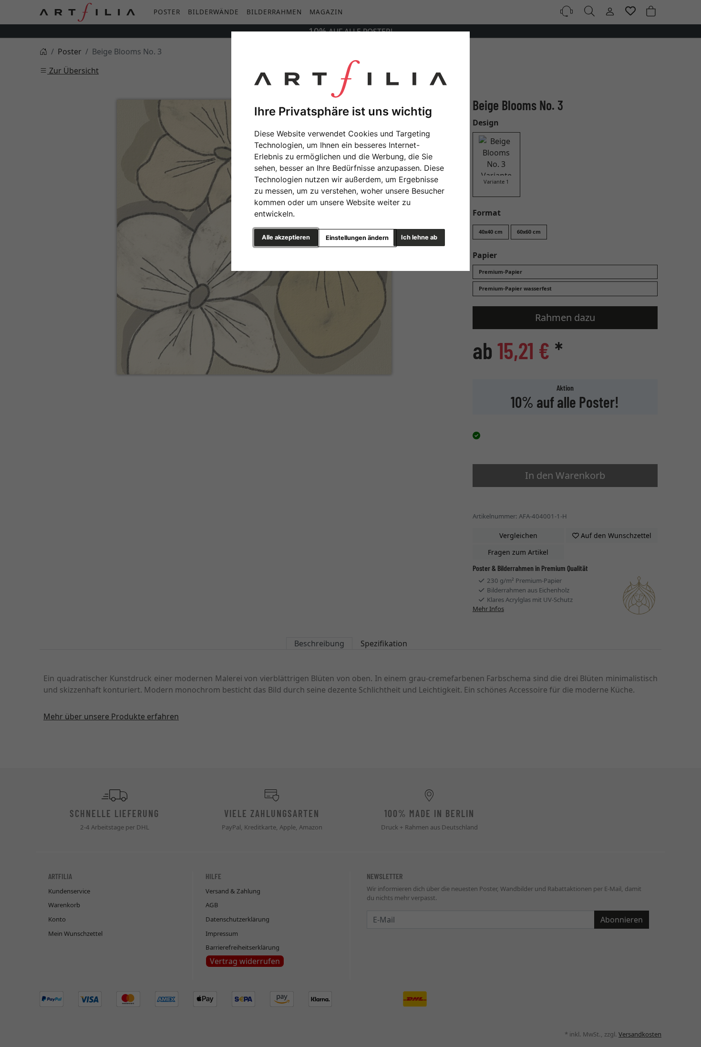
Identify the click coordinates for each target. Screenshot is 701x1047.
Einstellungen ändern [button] (357, 237)
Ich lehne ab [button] (419, 237)
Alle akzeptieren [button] (286, 237)
